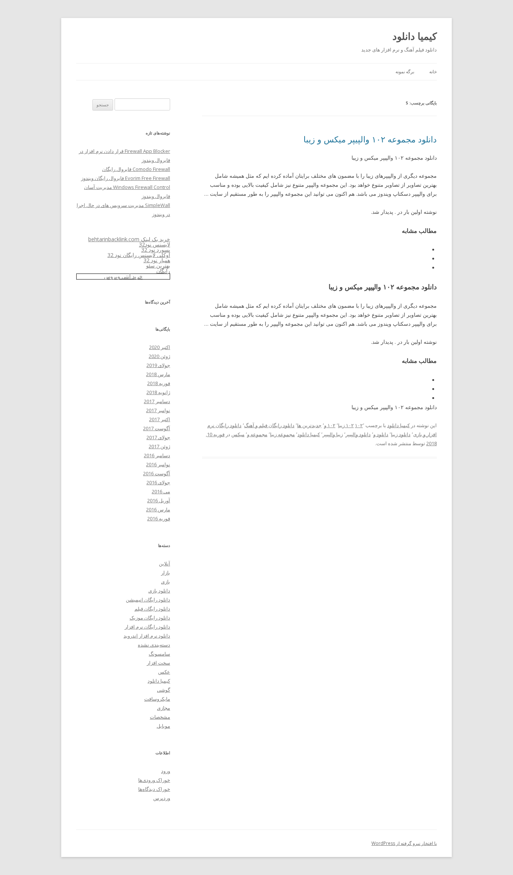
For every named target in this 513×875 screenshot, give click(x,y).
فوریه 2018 (158, 383)
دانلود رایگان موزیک (150, 617)
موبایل (163, 725)
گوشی (163, 689)
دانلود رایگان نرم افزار (147, 626)
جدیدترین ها (309, 425)
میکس (237, 434)
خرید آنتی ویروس (123, 276)
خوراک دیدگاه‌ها (154, 789)
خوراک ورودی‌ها (154, 780)
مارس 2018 (158, 374)
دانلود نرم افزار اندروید (147, 635)
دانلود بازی (159, 590)
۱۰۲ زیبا (346, 425)
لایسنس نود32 (154, 244)
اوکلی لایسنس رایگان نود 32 (138, 254)
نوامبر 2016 (158, 464)
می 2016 (161, 491)
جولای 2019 (158, 365)
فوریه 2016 (158, 518)
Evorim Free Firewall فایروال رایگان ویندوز (125, 178)
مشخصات (160, 716)
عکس (164, 671)
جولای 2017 (158, 437)
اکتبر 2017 (159, 419)
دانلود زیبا (400, 434)
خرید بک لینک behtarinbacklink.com (129, 239)
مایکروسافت (157, 698)
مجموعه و (257, 434)
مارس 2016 (158, 509)
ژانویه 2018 (158, 392)
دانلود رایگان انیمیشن (148, 599)
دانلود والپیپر (358, 434)
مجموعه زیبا (282, 434)
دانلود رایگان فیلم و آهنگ (269, 425)
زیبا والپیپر (333, 434)
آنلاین (164, 563)
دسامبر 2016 (157, 455)
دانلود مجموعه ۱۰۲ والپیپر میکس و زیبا (370, 139)
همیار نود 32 (156, 260)
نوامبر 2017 (158, 410)
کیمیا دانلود (414, 36)
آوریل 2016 (158, 500)
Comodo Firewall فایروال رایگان (136, 169)
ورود (165, 771)
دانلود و (380, 434)
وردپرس (161, 798)
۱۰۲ (359, 425)
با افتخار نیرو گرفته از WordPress (404, 843)
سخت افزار (158, 662)
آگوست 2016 (156, 473)
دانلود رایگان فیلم (152, 608)
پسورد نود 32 (155, 249)
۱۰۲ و (329, 425)
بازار (165, 572)
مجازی (163, 707)
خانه (433, 71)
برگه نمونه (404, 71)
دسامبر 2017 (157, 401)
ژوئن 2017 (159, 446)
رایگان (163, 270)
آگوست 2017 (156, 428)
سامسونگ (159, 653)
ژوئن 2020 (159, 356)
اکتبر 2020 (159, 347)
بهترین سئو (158, 265)
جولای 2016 (158, 482)
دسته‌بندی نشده (154, 644)
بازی (165, 581)
